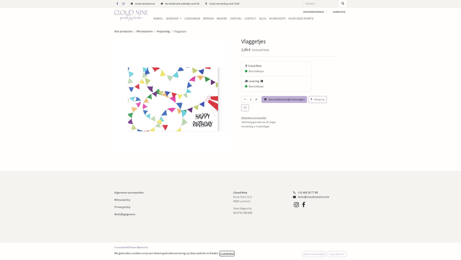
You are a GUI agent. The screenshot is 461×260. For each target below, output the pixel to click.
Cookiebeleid (227, 253)
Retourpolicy (122, 200)
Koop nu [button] (319, 99)
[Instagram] (123, 3)
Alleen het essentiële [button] (314, 254)
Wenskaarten (144, 31)
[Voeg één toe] (256, 99)
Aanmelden (339, 11)
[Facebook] (117, 3)
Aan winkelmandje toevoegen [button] (286, 99)
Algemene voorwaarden (129, 192)
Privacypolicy (122, 207)
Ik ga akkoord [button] (337, 254)
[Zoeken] (343, 3)
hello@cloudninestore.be (313, 197)
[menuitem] (158, 18)
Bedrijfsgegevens (124, 214)
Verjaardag (163, 31)
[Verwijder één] (244, 99)
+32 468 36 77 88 (308, 192)
